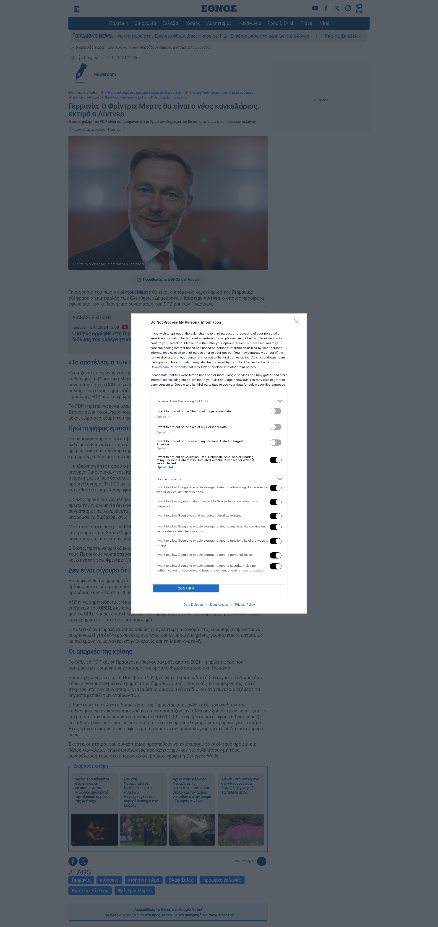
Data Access (219, 604)
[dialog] (219, 463)
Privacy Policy (245, 604)
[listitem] (219, 401)
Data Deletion (193, 604)
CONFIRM (186, 588)
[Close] (298, 322)
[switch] (276, 411)
